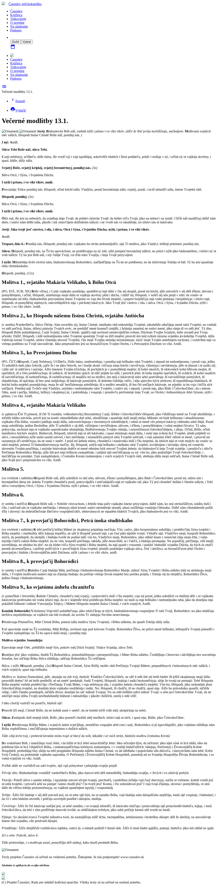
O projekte (17, 22)
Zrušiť (15, 41)
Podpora (16, 30)
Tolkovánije (18, 19)
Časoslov (25, 4)
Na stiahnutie (19, 26)
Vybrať (27, 41)
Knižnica (16, 15)
